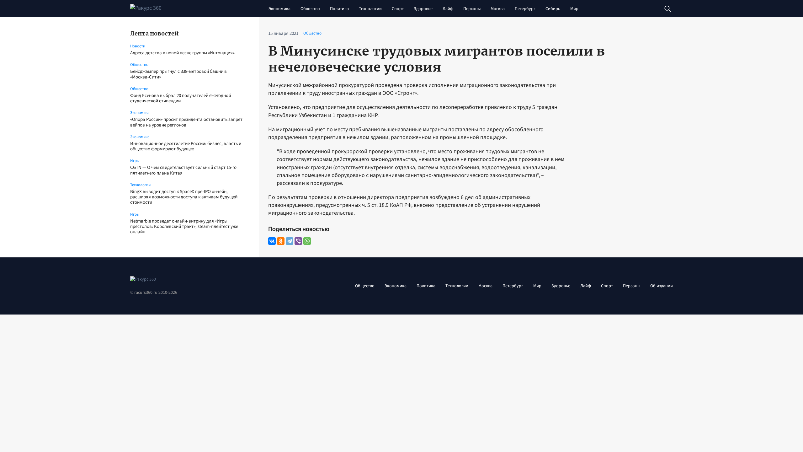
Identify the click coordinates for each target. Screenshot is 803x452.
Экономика (279, 9)
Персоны (472, 9)
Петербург (525, 9)
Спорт (398, 9)
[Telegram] (289, 241)
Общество (310, 9)
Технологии (370, 9)
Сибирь (552, 9)
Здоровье (423, 9)
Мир (574, 9)
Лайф (448, 9)
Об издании (661, 286)
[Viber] (298, 241)
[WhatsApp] (307, 241)
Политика (339, 9)
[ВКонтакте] (272, 241)
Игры (135, 161)
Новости (137, 46)
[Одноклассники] (281, 241)
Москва (498, 9)
